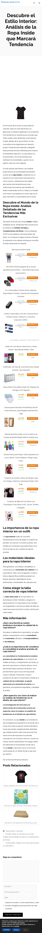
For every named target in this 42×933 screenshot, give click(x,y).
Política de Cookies (19, 923)
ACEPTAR (6, 930)
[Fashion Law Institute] (10, 3)
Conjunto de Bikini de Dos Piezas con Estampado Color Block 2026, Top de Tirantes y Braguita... (21, 504)
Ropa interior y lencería (14, 831)
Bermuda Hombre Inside (21, 250)
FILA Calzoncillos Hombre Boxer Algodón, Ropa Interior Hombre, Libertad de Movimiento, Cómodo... (21, 293)
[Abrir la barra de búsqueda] (34, 3)
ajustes (17, 926)
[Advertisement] (21, 78)
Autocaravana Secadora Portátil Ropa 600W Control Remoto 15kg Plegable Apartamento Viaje (21, 410)
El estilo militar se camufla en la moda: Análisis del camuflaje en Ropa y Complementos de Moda (21, 837)
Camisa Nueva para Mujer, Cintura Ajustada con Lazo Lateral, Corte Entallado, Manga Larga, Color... (21, 458)
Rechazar (16, 930)
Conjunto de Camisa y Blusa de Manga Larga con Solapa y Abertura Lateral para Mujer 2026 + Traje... (21, 481)
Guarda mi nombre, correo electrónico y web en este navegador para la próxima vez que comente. (22, 906)
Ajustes (25, 930)
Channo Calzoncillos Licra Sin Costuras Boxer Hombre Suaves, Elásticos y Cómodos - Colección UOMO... (21, 317)
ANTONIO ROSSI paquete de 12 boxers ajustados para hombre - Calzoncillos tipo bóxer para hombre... (21, 270)
